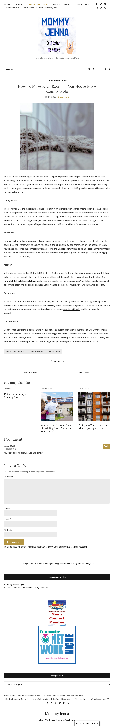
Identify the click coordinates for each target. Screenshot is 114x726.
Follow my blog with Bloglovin (81, 563)
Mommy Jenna (57, 713)
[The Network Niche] (57, 644)
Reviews (67, 4)
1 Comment (63, 96)
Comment (9, 476)
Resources (82, 4)
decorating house (37, 351)
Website (8, 529)
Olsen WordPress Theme (50, 720)
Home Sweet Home (38, 4)
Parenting (19, 4)
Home (7, 4)
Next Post (84, 372)
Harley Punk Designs (15, 584)
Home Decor (54, 351)
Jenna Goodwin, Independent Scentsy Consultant (28, 587)
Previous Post (30, 372)
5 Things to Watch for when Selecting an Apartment (93, 427)
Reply (106, 446)
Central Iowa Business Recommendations (63, 695)
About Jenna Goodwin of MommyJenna (40, 7)
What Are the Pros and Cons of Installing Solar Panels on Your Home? (56, 428)
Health (55, 4)
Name (7, 508)
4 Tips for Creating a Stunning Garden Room (16, 396)
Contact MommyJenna (15, 699)
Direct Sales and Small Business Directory (51, 699)
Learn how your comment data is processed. (65, 546)
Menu (11, 69)
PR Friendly (11, 7)
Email (7, 519)
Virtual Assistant (98, 699)
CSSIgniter (70, 720)
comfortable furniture (15, 351)
